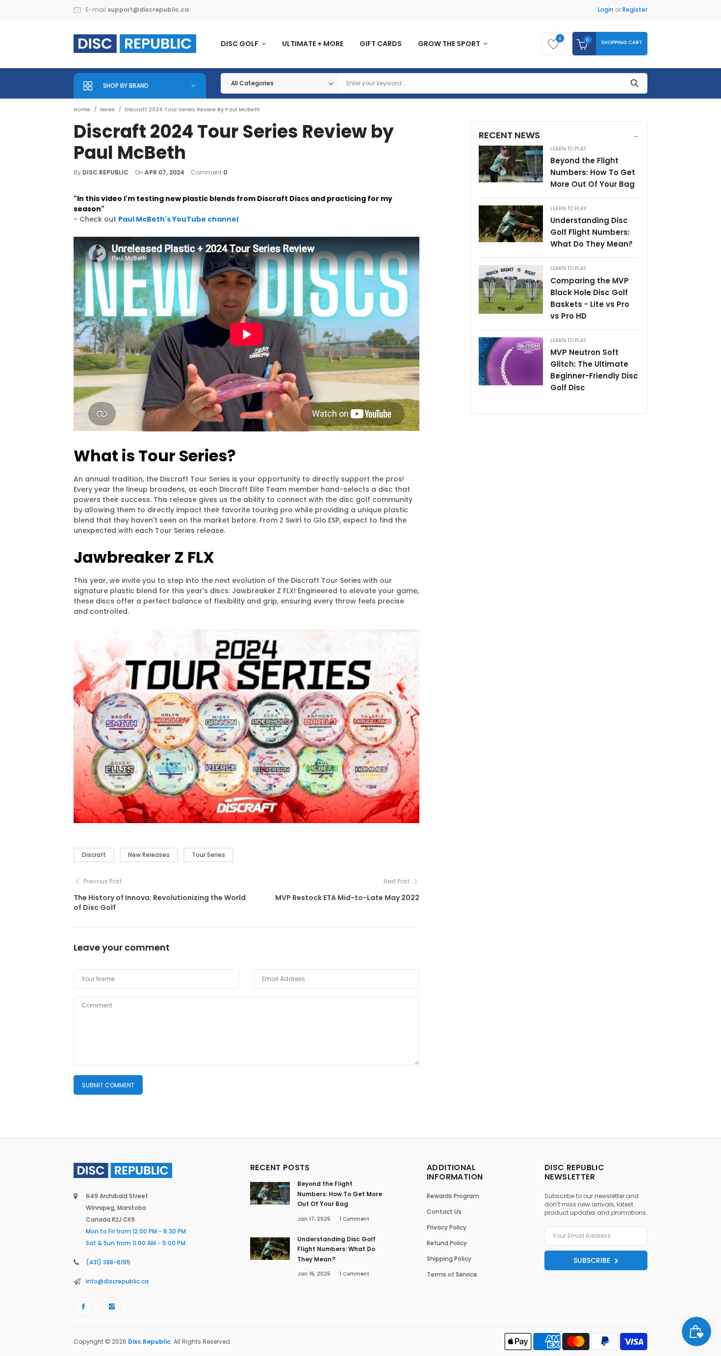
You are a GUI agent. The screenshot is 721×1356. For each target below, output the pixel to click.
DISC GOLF (240, 44)
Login (606, 9)
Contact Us (444, 1211)
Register (634, 9)
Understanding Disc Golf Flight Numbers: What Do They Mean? (591, 232)
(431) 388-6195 (108, 1262)
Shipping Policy (449, 1259)
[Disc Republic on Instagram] (112, 1307)
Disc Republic (149, 1341)
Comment (354, 1219)
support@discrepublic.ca (148, 9)
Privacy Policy (446, 1227)
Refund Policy (447, 1243)
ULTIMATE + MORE (312, 44)
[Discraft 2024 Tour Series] (246, 725)
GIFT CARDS (381, 44)
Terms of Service (452, 1274)
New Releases (149, 855)
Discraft (94, 855)
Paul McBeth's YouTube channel (178, 219)
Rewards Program (453, 1196)
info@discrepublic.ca (117, 1281)
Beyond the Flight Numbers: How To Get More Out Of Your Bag (592, 172)
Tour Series (208, 855)
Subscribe (592, 1260)
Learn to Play (568, 149)
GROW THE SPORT (450, 44)
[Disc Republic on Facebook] (83, 1307)
